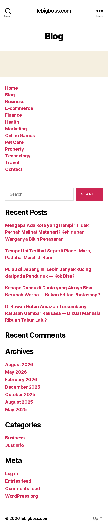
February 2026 (21, 379)
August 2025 (19, 402)
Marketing (16, 128)
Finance (13, 115)
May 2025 (16, 409)
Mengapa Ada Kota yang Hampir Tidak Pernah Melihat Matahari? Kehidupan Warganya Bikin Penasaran (47, 232)
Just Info (14, 445)
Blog (10, 94)
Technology (17, 155)
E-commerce (19, 108)
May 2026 (16, 372)
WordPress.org (21, 496)
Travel (12, 162)
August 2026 (19, 364)
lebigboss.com (54, 10)
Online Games (20, 135)
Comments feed (22, 488)
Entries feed (18, 481)
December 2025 (22, 387)
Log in (11, 473)
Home (11, 88)
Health (12, 122)
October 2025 (20, 394)
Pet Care (14, 142)
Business (14, 101)
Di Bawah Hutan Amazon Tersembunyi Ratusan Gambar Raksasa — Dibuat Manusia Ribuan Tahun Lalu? (52, 313)
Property (14, 149)
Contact (13, 169)
